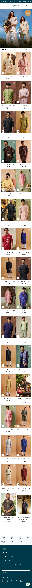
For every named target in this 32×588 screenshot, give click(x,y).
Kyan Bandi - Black (23, 281)
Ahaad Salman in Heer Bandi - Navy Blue (23, 518)
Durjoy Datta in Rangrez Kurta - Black (23, 399)
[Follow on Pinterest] (12, 581)
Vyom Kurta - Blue (23, 252)
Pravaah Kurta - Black (8, 281)
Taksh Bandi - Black (8, 164)
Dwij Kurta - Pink (24, 193)
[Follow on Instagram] (7, 581)
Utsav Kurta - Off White (8, 488)
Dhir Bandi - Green (23, 135)
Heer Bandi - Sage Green (8, 106)
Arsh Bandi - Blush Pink (8, 310)
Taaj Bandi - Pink (23, 76)
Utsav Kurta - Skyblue (8, 459)
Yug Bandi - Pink (8, 429)
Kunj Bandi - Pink (24, 106)
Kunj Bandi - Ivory (8, 76)
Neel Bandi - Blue (24, 310)
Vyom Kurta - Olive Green (23, 429)
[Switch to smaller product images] (29, 49)
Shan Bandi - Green (23, 340)
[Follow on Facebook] (3, 581)
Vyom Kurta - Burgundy (23, 488)
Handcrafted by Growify (20, 584)
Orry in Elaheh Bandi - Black (8, 518)
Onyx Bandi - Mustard (8, 193)
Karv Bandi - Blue (24, 369)
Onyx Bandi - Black (8, 135)
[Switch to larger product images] (26, 49)
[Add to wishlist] (14, 54)
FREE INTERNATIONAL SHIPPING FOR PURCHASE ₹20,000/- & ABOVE (16, 1)
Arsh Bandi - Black (8, 223)
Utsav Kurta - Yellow (8, 398)
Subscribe (5, 577)
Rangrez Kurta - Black (8, 369)
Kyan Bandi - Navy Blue (8, 340)
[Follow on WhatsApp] (21, 581)
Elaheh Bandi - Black (24, 164)
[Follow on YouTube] (16, 581)
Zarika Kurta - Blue (23, 459)
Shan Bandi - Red (8, 252)
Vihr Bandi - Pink (23, 223)
